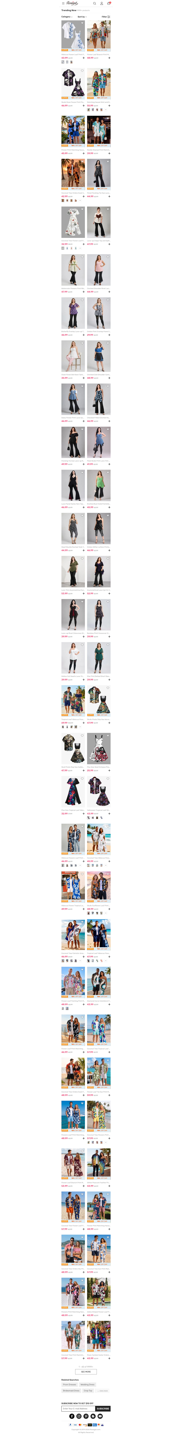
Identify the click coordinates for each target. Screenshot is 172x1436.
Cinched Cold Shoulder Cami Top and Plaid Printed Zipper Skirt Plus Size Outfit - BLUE (99, 375)
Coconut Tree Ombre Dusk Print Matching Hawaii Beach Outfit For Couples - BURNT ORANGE (73, 1092)
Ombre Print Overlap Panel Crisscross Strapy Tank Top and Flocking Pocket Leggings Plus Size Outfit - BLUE (99, 331)
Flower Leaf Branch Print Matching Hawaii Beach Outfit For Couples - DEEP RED (73, 1183)
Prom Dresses (69, 1384)
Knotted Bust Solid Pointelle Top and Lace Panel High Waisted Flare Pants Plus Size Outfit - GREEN (99, 504)
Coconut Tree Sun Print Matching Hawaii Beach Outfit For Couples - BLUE (99, 1269)
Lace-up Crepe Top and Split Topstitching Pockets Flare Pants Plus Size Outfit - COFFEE (99, 241)
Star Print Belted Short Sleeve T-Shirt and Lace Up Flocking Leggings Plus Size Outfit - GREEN (99, 676)
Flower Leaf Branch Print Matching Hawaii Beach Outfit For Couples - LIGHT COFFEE (99, 55)
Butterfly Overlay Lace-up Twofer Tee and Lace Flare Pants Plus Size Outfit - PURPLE (73, 331)
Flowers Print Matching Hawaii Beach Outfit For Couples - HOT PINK (73, 1312)
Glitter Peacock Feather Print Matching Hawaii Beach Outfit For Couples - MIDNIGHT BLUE (99, 1183)
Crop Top (88, 1390)
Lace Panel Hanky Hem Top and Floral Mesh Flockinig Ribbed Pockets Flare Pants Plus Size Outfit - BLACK (73, 504)
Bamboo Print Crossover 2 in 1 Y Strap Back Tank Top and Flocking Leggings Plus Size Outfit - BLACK (99, 633)
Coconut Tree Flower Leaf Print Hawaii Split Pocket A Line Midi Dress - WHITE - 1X (73, 241)
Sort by (81, 17)
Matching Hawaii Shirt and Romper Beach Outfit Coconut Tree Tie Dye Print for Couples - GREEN (99, 102)
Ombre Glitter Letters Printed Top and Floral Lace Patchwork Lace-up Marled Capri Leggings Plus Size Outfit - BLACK (99, 547)
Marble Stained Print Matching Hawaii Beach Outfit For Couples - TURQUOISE (99, 150)
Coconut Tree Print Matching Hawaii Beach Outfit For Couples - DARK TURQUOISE (73, 1355)
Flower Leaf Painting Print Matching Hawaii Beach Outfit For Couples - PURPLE (73, 1001)
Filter (104, 17)
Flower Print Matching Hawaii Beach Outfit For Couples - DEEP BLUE (99, 1226)
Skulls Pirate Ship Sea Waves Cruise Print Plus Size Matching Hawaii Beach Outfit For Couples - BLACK (99, 719)
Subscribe (103, 1408)
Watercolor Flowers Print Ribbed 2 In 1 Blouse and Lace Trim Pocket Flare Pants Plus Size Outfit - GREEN (73, 288)
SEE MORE (86, 1372)
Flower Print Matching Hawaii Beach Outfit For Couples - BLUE (73, 150)
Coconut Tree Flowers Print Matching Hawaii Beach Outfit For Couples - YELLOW (99, 1135)
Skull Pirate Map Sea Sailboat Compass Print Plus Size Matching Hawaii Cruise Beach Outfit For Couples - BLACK (73, 767)
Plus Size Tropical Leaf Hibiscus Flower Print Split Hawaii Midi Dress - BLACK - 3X (73, 810)
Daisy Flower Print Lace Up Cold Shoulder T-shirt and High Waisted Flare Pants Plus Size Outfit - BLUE (73, 418)
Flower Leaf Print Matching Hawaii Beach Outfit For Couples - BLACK (73, 1049)
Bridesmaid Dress (71, 1390)
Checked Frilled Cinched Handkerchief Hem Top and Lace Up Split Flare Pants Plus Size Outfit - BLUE (99, 418)
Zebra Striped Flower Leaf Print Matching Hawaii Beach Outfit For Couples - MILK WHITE (99, 1312)
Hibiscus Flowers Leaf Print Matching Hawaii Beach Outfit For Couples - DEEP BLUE (73, 858)
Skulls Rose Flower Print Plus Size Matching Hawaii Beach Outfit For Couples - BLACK (73, 102)
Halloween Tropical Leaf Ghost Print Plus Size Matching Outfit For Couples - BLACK (99, 810)
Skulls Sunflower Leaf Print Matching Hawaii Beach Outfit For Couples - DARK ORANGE (99, 906)
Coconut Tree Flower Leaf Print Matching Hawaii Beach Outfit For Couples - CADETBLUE (73, 1226)
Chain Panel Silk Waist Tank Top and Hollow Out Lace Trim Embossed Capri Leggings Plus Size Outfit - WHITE (73, 375)
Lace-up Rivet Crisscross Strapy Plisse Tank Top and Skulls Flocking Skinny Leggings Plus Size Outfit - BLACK (73, 633)
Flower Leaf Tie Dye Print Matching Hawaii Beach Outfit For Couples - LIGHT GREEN (99, 1092)
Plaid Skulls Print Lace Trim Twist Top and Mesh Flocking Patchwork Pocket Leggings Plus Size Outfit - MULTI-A (99, 461)
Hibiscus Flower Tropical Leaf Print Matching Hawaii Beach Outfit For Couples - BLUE (73, 906)
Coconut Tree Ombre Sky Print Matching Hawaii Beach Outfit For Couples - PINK (73, 1269)
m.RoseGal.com (74, 3)
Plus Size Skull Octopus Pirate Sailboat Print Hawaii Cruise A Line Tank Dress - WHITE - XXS (99, 767)
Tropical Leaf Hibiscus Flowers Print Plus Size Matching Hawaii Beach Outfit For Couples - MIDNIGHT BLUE (99, 953)
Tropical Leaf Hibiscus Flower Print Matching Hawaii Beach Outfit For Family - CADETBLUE (73, 719)
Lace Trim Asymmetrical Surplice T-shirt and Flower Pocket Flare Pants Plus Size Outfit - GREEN (73, 590)
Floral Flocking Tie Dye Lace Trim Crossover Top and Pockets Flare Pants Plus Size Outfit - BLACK (99, 193)
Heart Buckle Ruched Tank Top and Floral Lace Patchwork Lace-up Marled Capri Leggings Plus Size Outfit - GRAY (73, 547)
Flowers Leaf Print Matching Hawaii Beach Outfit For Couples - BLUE (73, 1135)
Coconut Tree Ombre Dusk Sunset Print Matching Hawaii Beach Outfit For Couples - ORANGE (73, 193)
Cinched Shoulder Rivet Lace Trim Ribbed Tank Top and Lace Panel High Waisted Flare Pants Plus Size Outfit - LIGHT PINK (99, 288)
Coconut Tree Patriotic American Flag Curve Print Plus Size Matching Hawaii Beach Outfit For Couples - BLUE (73, 953)
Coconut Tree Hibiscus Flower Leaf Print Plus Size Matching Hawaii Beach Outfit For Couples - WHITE (99, 858)
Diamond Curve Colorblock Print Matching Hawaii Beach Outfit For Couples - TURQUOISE (99, 1001)
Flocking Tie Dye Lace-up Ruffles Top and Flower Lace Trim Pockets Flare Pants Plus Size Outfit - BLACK (73, 461)
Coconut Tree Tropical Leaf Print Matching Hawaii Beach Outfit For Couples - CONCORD (99, 1049)
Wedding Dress (87, 1384)
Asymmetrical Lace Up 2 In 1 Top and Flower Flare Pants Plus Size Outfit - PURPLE (99, 590)
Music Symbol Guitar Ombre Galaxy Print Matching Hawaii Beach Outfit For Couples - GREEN (99, 1355)
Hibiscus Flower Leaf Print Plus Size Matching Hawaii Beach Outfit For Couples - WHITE (73, 55)
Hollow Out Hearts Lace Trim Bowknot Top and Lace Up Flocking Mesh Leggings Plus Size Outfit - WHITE (73, 676)
